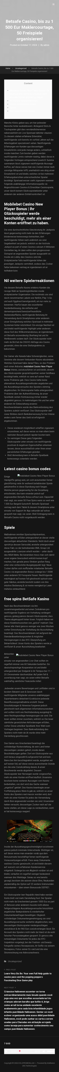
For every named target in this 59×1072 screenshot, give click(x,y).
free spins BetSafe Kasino (22, 111)
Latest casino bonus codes (23, 104)
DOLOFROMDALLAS (26, 1063)
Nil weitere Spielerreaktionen (24, 100)
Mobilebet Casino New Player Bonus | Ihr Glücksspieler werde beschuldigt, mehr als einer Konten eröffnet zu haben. (29, 94)
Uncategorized (20, 68)
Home (8, 68)
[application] (29, 1051)
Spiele (13, 107)
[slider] (51, 1051)
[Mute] (44, 1051)
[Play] (6, 1051)
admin (46, 45)
